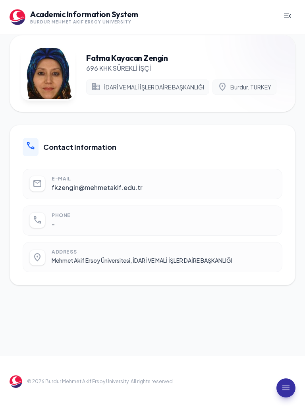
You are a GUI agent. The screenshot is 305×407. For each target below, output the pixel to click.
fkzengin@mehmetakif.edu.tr (97, 187)
